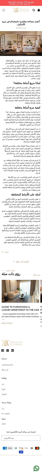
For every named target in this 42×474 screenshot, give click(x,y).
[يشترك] (37, 438)
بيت (3, 408)
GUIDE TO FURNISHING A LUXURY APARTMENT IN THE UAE (20, 308)
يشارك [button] (6, 252)
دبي (3, 384)
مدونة (3, 419)
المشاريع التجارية (7, 365)
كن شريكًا (5, 370)
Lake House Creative (27, 470)
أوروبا (3, 389)
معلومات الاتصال (8, 465)
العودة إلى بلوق (22, 261)
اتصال (3, 424)
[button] (3, 10)
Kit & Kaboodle (23, 459)
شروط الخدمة (30, 462)
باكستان (4, 394)
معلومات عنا (6, 413)
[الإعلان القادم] (37, 2)
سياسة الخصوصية (19, 462)
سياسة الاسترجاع (8, 462)
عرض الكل (36, 275)
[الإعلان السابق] (4, 2)
